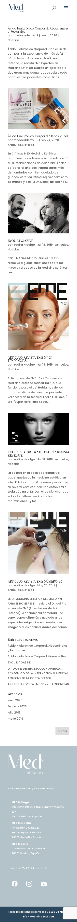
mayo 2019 (15, 719)
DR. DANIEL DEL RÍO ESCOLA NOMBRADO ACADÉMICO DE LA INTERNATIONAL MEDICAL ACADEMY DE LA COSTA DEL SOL (38, 673)
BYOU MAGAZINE (20, 241)
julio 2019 (14, 712)
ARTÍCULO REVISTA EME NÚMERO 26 (35, 581)
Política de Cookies (44, 788)
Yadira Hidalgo (24, 245)
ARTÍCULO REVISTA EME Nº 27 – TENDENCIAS (38, 684)
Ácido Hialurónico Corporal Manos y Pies (38, 136)
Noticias (13, 40)
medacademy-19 (26, 35)
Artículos (14, 145)
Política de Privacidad (19, 788)
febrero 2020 (17, 706)
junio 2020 (15, 700)
